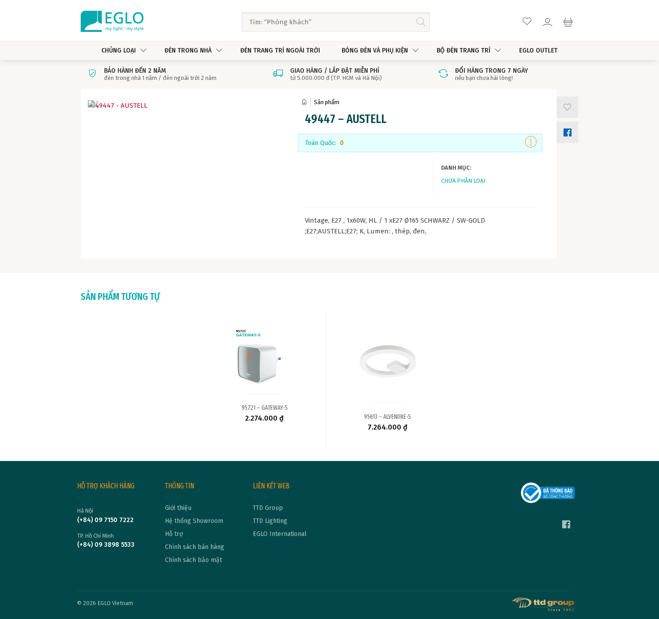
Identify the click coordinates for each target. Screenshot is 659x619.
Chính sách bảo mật (193, 560)
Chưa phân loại (463, 180)
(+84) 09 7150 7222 (105, 520)
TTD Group (268, 508)
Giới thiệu (178, 508)
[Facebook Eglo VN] (566, 526)
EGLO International (280, 534)
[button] (565, 107)
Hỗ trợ (174, 534)
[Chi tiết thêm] (530, 143)
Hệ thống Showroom (194, 521)
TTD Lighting (270, 521)
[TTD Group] (543, 604)
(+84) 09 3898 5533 (105, 545)
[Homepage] (305, 102)
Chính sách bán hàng (194, 547)
